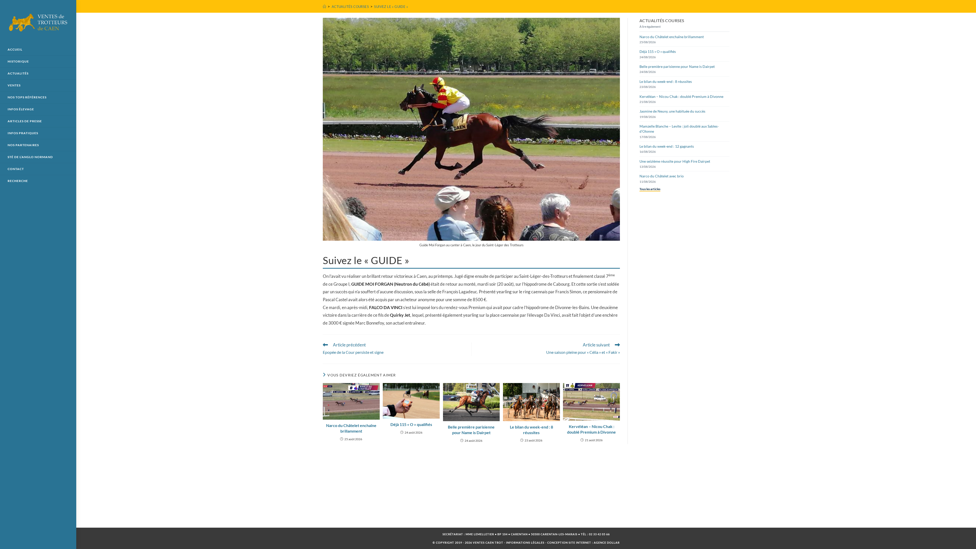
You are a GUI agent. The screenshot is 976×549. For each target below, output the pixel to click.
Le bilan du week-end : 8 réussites (531, 429)
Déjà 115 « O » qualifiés (411, 424)
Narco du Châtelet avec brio (661, 176)
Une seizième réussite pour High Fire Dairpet (674, 161)
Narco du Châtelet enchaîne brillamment (351, 428)
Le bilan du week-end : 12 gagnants (666, 146)
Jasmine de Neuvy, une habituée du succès (672, 111)
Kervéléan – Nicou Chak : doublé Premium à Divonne (591, 429)
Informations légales (525, 542)
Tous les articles (649, 189)
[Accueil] (324, 7)
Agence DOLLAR (607, 542)
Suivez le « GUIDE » (391, 7)
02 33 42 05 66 (599, 534)
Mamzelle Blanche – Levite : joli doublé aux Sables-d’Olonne (679, 128)
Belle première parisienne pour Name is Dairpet (471, 429)
